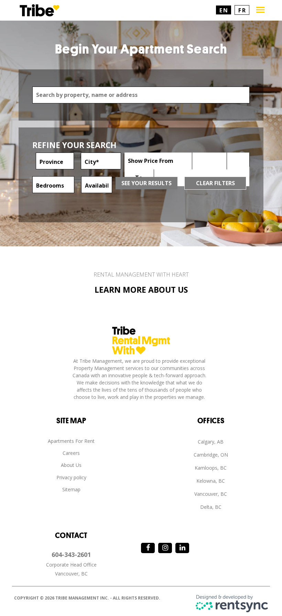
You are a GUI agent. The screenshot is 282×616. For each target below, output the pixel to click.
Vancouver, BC (210, 494)
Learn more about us (141, 290)
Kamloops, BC (211, 467)
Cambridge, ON (211, 454)
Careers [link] (71, 453)
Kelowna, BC (210, 481)
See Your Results (146, 183)
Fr (242, 10)
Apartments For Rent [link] (71, 441)
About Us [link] (71, 465)
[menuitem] (71, 441)
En (223, 10)
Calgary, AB (211, 441)
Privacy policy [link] (71, 477)
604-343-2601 (71, 554)
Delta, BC (210, 507)
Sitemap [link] (71, 489)
